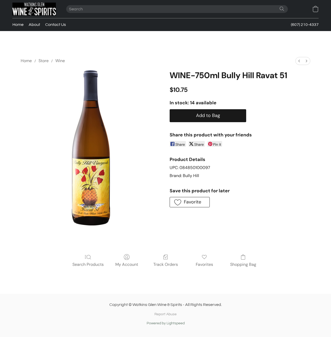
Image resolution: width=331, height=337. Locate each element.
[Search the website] (282, 8)
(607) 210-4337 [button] (305, 25)
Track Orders (165, 264)
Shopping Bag (243, 264)
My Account (126, 264)
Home (18, 25)
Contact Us (55, 25)
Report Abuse (165, 314)
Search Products (88, 264)
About (34, 25)
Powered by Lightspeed (166, 323)
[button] (34, 9)
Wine (60, 60)
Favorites (204, 264)
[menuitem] (299, 61)
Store (44, 60)
